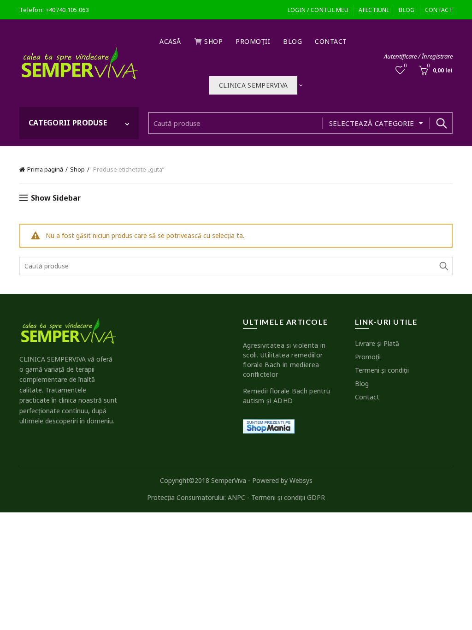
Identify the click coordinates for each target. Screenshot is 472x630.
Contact (439, 10)
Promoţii (253, 41)
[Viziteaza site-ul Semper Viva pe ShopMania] (269, 425)
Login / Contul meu (318, 10)
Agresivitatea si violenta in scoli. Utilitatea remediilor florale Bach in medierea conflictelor (284, 360)
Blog (406, 10)
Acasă (170, 41)
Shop (213, 41)
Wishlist (405, 66)
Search (441, 123)
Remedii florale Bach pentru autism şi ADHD (286, 395)
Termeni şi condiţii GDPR (288, 497)
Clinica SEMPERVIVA (253, 85)
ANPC (236, 497)
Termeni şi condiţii (382, 370)
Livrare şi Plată (377, 343)
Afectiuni (374, 10)
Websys (301, 480)
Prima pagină (45, 169)
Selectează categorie (371, 123)
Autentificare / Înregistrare (418, 56)
